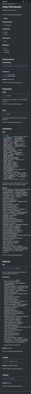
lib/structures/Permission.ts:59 (15, 368)
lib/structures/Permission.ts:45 (15, 351)
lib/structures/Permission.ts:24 (15, 255)
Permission (11, 4)
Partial (5, 136)
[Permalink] (12, 62)
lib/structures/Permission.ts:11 (15, 122)
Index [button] (6, 18)
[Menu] (27, 1)
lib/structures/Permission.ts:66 (15, 386)
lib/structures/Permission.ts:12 (15, 82)
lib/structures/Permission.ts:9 (15, 104)
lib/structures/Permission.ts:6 (15, 14)
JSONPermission (13, 361)
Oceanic (4, 1)
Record (10, 136)
